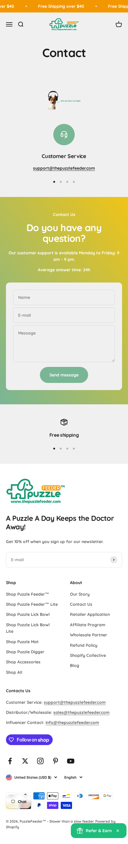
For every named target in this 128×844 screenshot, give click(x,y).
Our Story (80, 594)
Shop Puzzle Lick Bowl (28, 614)
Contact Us (81, 604)
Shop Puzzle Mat (22, 641)
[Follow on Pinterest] (55, 761)
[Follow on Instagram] (40, 761)
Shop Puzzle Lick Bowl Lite (28, 628)
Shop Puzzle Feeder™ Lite (32, 604)
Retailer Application (90, 614)
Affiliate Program (87, 624)
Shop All (14, 672)
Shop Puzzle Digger (25, 651)
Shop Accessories (23, 662)
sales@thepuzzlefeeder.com (81, 712)
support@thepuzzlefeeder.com (75, 702)
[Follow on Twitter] (25, 761)
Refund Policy (83, 645)
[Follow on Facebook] (10, 761)
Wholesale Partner (88, 635)
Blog (74, 665)
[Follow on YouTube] (71, 761)
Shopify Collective (88, 655)
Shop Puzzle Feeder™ (27, 594)
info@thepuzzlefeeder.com (72, 722)
